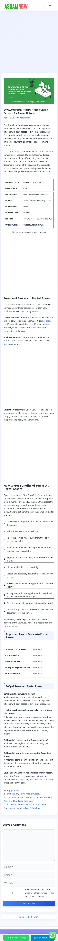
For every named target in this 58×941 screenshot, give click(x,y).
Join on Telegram (43, 937)
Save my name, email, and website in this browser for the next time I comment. (39, 893)
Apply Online (13, 790)
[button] (42, 6)
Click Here (37, 649)
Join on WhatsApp (16, 937)
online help (24, 793)
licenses (7, 344)
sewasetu (35, 793)
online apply (12, 793)
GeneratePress (44, 934)
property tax (28, 413)
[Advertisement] (29, 43)
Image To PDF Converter (29, 917)
